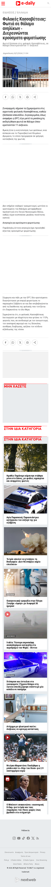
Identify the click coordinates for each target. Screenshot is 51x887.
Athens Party (28, 864)
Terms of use (25, 856)
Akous (37, 864)
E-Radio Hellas (16, 860)
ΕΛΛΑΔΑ (22, 12)
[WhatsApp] (13, 97)
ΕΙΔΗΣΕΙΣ (8, 12)
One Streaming (41, 860)
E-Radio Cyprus (29, 860)
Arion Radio (17, 864)
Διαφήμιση (19, 852)
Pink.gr (6, 860)
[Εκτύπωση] (27, 97)
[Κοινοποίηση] (35, 97)
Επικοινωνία (9, 852)
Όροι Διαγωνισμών (31, 852)
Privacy (42, 852)
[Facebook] (5, 97)
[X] (20, 97)
